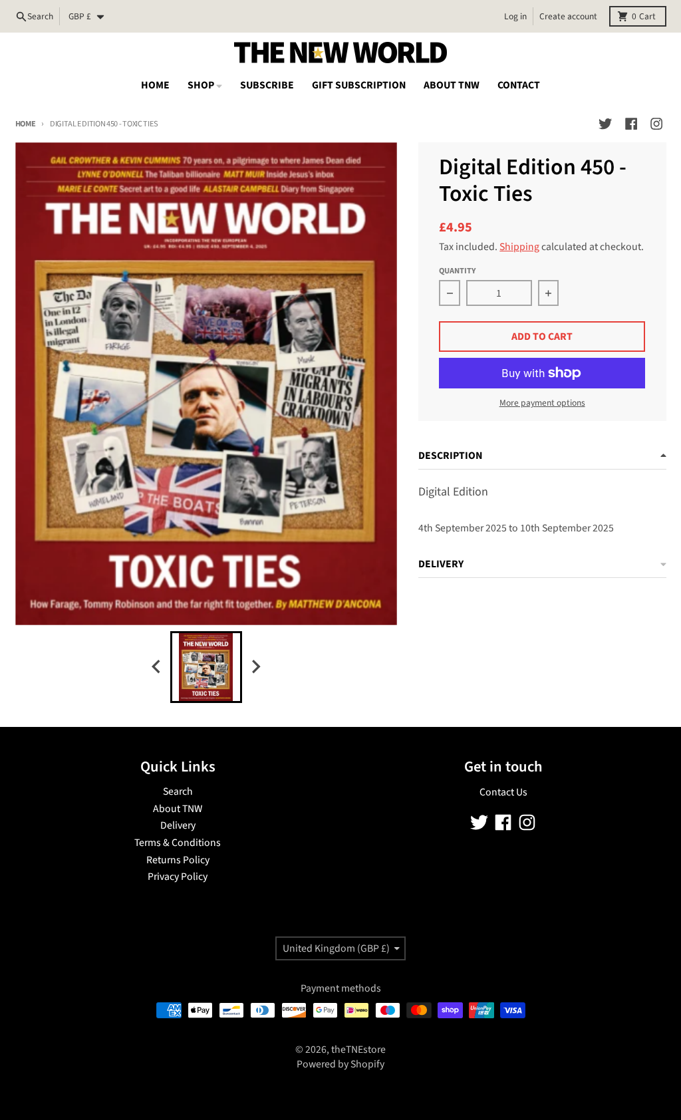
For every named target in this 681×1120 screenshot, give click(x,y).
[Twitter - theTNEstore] (605, 123)
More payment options (542, 403)
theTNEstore (358, 1049)
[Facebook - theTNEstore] (630, 123)
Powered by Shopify (340, 1064)
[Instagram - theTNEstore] (656, 123)
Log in (515, 16)
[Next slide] (255, 667)
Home (25, 124)
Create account (568, 16)
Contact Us (503, 792)
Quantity (457, 271)
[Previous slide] (157, 667)
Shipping (519, 246)
